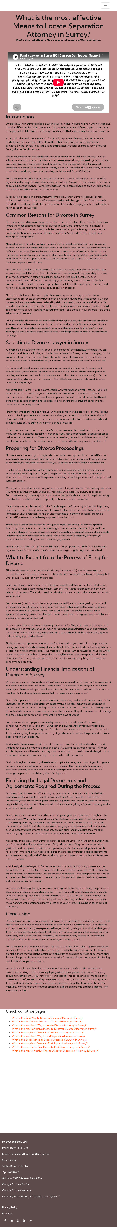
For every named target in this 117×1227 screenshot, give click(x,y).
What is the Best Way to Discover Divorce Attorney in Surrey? (47, 1017)
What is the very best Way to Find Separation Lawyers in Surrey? (48, 1036)
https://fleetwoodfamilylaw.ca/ (42, 1196)
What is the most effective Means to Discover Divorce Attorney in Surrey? (54, 1028)
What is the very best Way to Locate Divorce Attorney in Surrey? (49, 1025)
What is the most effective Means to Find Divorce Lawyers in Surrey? (51, 1047)
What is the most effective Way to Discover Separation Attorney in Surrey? (55, 1050)
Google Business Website (16, 1190)
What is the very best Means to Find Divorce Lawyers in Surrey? (48, 1032)
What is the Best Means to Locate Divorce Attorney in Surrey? (47, 1021)
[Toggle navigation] (105, 5)
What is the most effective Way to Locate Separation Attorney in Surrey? (65, 818)
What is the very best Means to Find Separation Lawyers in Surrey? (49, 1043)
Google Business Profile (15, 1184)
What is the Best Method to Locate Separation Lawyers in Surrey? (49, 1039)
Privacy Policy (9, 1207)
